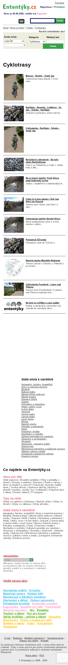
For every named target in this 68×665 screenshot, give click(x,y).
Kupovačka (10, 607)
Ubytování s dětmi (15, 600)
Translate (59, 3)
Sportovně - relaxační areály (35, 444)
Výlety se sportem (12, 501)
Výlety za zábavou (21, 504)
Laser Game (27, 419)
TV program (37, 492)
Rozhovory (10, 620)
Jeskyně (25, 411)
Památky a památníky (32, 426)
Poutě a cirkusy (52, 482)
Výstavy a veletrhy (21, 482)
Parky (24, 429)
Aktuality (55, 616)
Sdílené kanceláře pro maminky (37, 436)
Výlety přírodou (40, 504)
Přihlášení (59, 7)
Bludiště (25, 389)
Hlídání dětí (35, 593)
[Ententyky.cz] (19, 7)
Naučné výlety (43, 501)
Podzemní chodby (30, 431)
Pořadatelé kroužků (16, 603)
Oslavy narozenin (42, 600)
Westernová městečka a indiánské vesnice (43, 449)
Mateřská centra (14, 593)
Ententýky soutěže (44, 603)
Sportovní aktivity (37, 487)
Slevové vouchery (15, 610)
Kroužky (34, 590)
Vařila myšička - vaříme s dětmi (24, 616)
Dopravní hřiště (29, 399)
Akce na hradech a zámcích (17, 485)
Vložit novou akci (15, 581)
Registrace (46, 7)
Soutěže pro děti (31, 607)
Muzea (24, 421)
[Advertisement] (35, 57)
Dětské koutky (28, 397)
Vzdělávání (41, 490)
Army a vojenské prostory (34, 387)
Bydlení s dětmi (14, 623)
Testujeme (10, 626)
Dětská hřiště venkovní (33, 394)
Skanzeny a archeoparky (34, 439)
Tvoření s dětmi (14, 613)
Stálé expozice (10, 480)
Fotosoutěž (53, 607)
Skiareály (26, 441)
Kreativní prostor (29, 456)
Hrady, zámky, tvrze (31, 407)
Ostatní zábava (21, 492)
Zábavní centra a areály (33, 451)
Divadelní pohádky (29, 480)
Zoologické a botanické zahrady (37, 454)
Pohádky (43, 610)
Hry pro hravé (36, 613)
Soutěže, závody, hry (23, 490)
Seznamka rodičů (15, 590)
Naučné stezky (29, 424)
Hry (32, 610)
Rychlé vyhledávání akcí (52, 31)
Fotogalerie (44, 623)
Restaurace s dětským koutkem (24, 597)
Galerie (25, 402)
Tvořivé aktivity (18, 487)
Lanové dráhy (28, 416)
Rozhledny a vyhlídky (32, 434)
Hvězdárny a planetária (33, 404)
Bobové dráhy (28, 392)
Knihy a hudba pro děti (35, 620)
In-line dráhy (27, 409)
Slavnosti (37, 482)
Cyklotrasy (29, 501)
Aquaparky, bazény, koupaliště (36, 384)
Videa (30, 623)
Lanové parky (28, 414)
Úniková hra (27, 446)
